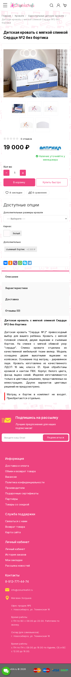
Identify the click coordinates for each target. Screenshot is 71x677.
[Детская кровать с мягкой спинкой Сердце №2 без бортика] (35, 73)
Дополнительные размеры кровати (23, 212)
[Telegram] (30, 263)
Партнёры (11, 499)
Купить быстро (52, 182)
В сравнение (40, 192)
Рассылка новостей (17, 565)
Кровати (19, 15)
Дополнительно (12, 242)
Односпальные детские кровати (46, 15)
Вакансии (11, 476)
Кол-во (7, 166)
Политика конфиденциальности (24, 482)
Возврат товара (15, 526)
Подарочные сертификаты (21, 493)
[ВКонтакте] (5, 263)
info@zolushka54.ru (22, 590)
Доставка (12, 299)
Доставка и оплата (17, 465)
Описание (11, 276)
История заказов (15, 554)
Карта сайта (13, 532)
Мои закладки (13, 560)
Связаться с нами (16, 521)
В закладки (16, 192)
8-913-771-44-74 (17, 581)
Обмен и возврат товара (20, 471)
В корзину (19, 182)
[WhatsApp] (20, 263)
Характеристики (16, 288)
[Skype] (25, 263)
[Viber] (15, 263)
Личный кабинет (15, 549)
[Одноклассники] (10, 263)
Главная (6, 15)
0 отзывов (26, 138)
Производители (15, 487)
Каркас (7, 226)
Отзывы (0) (12, 310)
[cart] (65, 5)
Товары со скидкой (17, 504)
